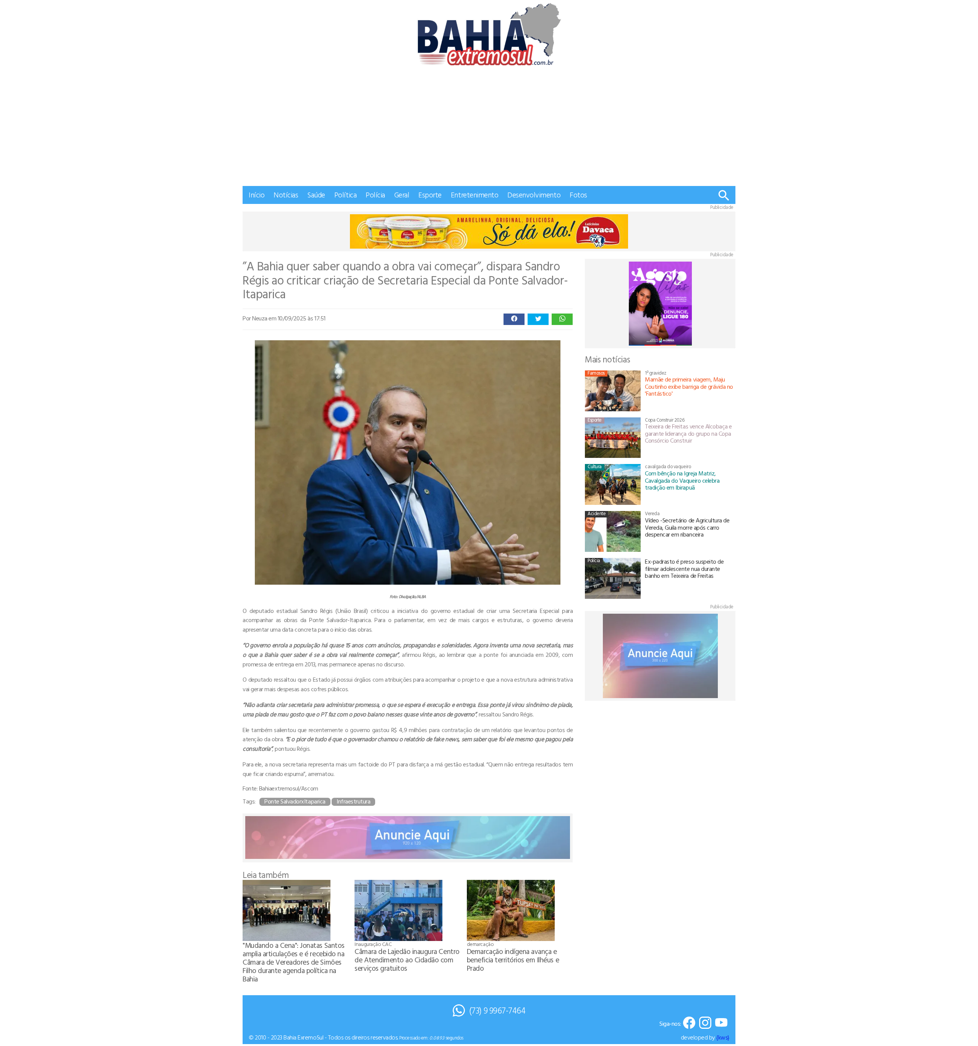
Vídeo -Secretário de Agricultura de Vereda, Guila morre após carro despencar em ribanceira (687, 527)
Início (256, 194)
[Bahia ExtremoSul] (489, 34)
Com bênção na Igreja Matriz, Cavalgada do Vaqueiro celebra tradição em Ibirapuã (682, 480)
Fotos (578, 194)
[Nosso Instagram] (705, 1023)
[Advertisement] (489, 128)
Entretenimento (474, 194)
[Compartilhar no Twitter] (538, 319)
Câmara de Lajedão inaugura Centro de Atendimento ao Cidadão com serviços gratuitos (407, 959)
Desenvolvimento (533, 194)
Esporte (430, 194)
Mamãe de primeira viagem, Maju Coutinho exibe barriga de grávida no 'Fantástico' (689, 386)
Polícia (375, 194)
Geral (402, 194)
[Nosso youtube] (721, 1023)
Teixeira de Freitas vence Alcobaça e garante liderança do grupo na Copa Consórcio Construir (688, 433)
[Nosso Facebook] (689, 1023)
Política (345, 194)
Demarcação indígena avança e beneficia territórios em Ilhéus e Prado (513, 959)
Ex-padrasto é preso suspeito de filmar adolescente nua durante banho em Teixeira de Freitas (684, 568)
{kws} (722, 1037)
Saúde (316, 194)
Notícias (286, 194)
